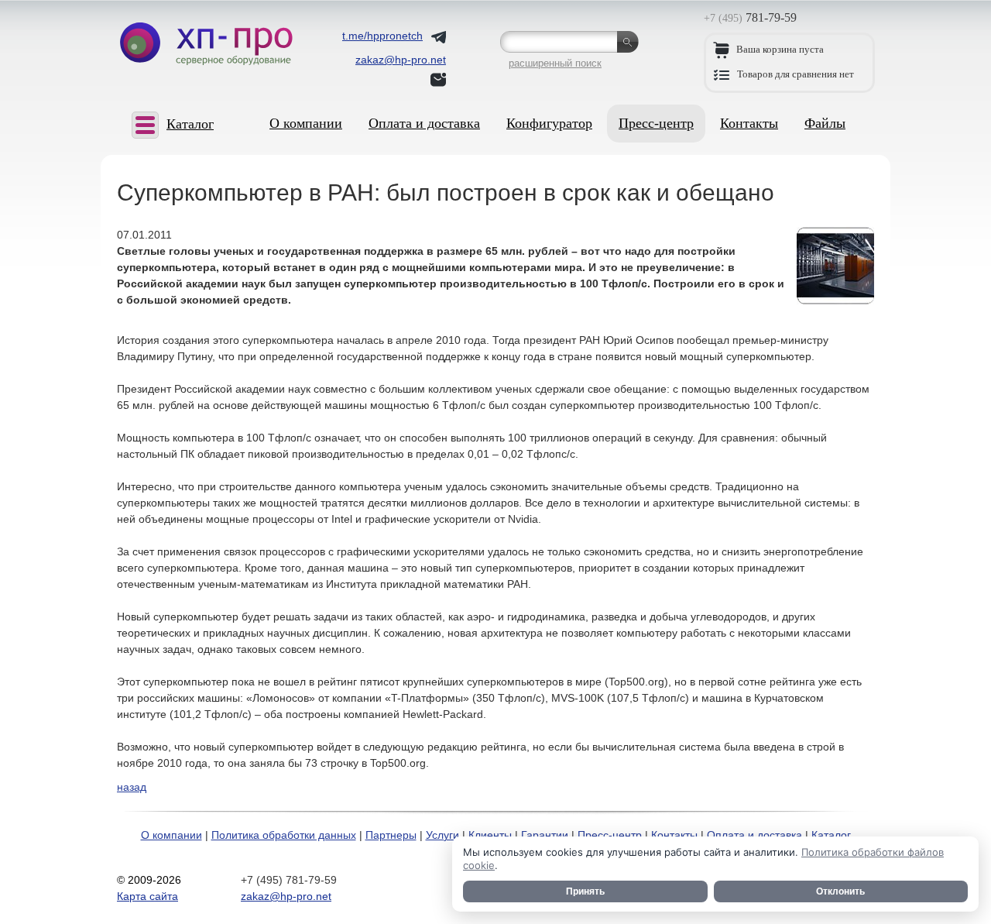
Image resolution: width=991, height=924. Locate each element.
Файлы (824, 123)
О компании (305, 123)
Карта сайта (147, 896)
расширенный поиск (555, 63)
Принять (585, 891)
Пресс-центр (656, 123)
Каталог (831, 835)
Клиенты (490, 835)
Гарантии (544, 835)
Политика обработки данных (283, 835)
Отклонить (840, 891)
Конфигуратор (549, 123)
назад (131, 787)
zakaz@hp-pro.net (286, 896)
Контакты (749, 123)
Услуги (442, 835)
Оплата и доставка (424, 123)
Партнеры (391, 835)
